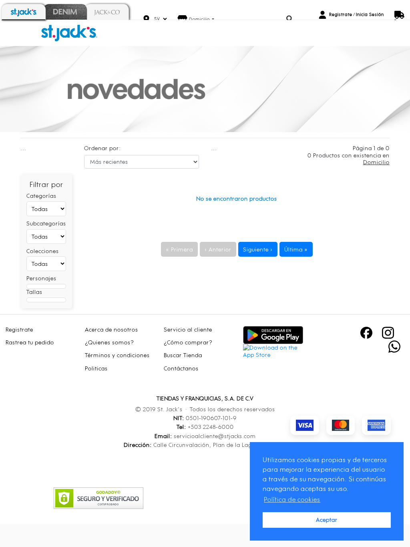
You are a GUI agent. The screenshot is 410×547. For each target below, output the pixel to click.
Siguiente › (258, 249)
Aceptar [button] (327, 519)
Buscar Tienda (183, 355)
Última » (296, 249)
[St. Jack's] (69, 32)
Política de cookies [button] (292, 499)
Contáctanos (181, 368)
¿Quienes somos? (109, 342)
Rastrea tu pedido (30, 342)
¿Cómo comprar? (188, 342)
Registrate (340, 14)
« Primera (179, 249)
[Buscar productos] (289, 19)
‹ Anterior (218, 249)
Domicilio (200, 19)
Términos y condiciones (117, 355)
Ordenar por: (102, 148)
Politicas (96, 368)
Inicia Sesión (370, 14)
